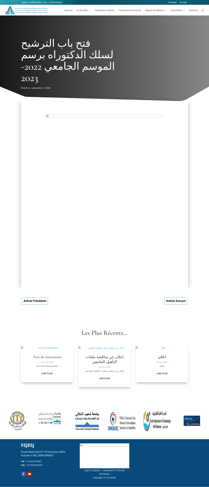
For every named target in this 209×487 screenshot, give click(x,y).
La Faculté (82, 10)
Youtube (183, 2)
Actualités (176, 10)
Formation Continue (130, 10)
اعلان (162, 357)
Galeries (193, 10)
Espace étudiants (154, 10)
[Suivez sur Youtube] (29, 474)
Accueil (68, 10)
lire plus (47, 373)
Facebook (173, 2)
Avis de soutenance (47, 357)
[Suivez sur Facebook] (23, 474)
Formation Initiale (105, 10)
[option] (17, 420)
